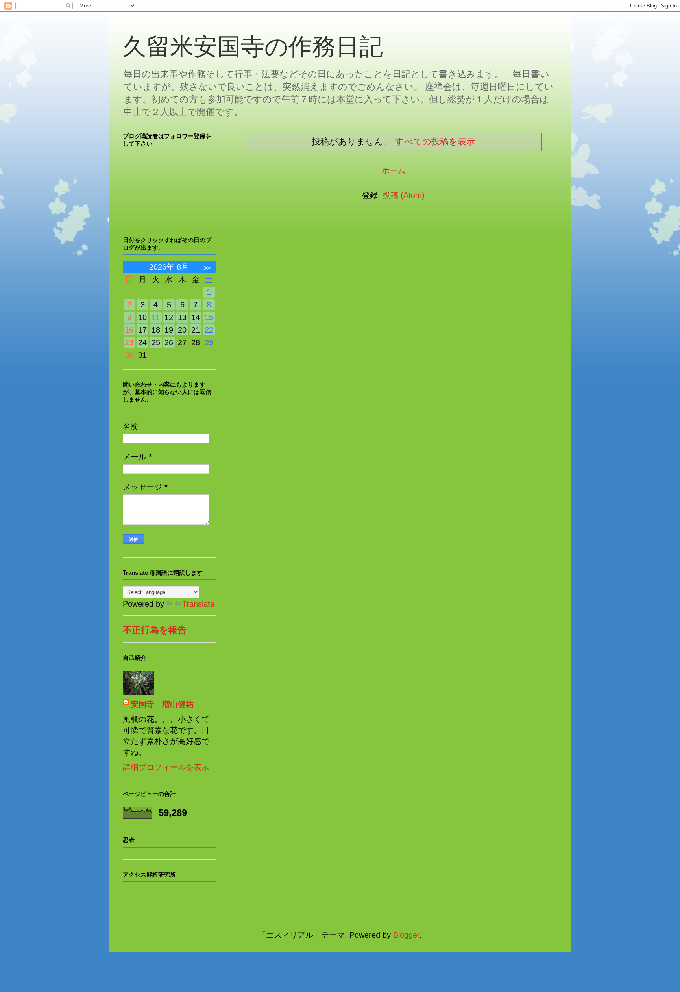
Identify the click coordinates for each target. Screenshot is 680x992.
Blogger (406, 935)
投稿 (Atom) (403, 195)
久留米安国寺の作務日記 (253, 47)
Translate (198, 604)
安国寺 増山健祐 (162, 704)
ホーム (393, 170)
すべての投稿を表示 (435, 141)
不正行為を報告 (155, 630)
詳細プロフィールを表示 (166, 767)
